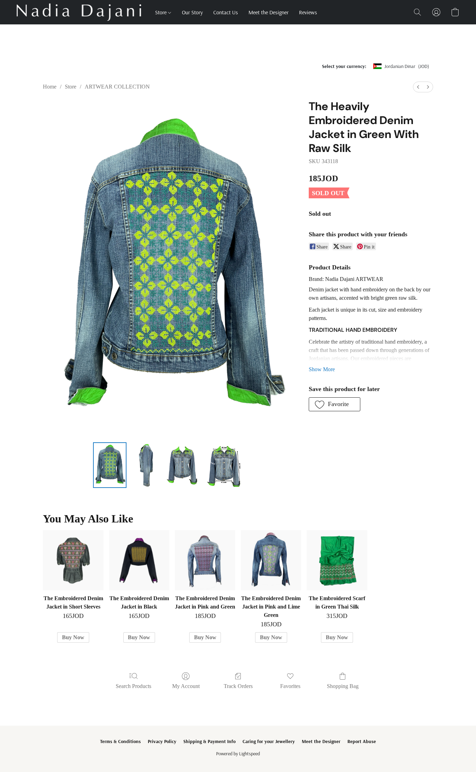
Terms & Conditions (120, 741)
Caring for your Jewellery (269, 741)
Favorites (290, 686)
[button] (79, 12)
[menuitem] (418, 87)
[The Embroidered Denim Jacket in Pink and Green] (205, 560)
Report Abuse (361, 741)
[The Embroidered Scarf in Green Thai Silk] (337, 560)
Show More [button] (322, 369)
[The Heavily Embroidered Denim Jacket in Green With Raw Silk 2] (182, 465)
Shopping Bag (343, 686)
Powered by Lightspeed (238, 753)
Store (161, 12)
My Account (186, 686)
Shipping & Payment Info (209, 741)
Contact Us (225, 12)
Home (49, 87)
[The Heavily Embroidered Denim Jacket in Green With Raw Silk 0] (109, 465)
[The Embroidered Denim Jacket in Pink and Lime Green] (271, 560)
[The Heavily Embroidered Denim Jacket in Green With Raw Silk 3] (224, 465)
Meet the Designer (268, 12)
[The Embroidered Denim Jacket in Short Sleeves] (73, 560)
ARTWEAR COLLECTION (117, 87)
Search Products (133, 686)
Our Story (192, 12)
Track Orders (238, 686)
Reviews (308, 12)
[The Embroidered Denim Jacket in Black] (139, 560)
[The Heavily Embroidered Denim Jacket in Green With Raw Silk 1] (146, 465)
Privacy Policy (162, 741)
